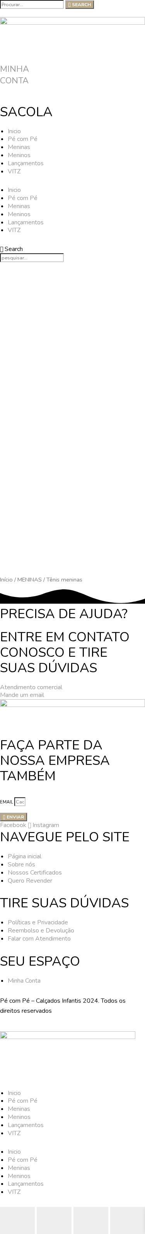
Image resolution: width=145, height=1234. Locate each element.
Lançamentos (26, 163)
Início (6, 579)
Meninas (19, 147)
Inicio (14, 131)
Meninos (19, 155)
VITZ (14, 171)
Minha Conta (14, 74)
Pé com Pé (23, 139)
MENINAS (29, 579)
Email (7, 802)
